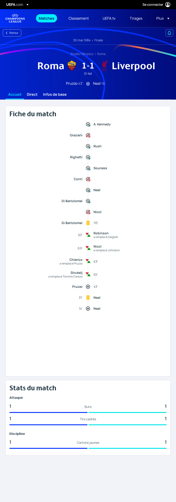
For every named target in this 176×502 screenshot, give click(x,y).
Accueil (14, 94)
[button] (161, 18)
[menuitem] (48, 18)
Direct (32, 94)
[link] (46, 18)
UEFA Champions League (15, 18)
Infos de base (55, 94)
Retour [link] (13, 33)
